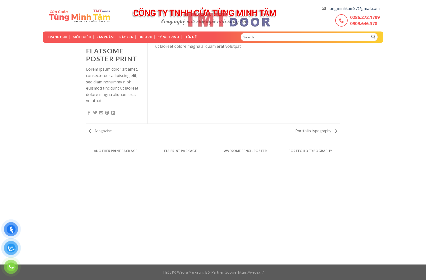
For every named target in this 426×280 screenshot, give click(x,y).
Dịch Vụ (145, 37)
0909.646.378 (363, 23)
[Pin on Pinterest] (107, 113)
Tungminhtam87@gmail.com (353, 8)
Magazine (103, 130)
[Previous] (86, 156)
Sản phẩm (105, 37)
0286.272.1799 (365, 17)
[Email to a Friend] (101, 113)
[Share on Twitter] (95, 113)
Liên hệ (190, 37)
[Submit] (373, 37)
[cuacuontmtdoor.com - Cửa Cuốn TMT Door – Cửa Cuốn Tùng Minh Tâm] (79, 16)
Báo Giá (126, 37)
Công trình (168, 37)
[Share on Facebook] (89, 113)
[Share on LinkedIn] (113, 113)
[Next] (340, 156)
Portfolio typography (313, 130)
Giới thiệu (82, 37)
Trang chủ (57, 37)
